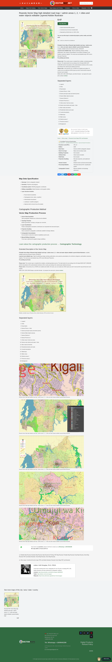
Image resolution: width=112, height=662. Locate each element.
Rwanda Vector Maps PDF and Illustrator (78, 138)
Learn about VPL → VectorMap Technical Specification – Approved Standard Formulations (74, 142)
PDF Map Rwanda (58, 554)
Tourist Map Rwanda (40, 556)
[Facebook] (22, 3)
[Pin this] (69, 174)
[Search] (91, 3)
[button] (106, 659)
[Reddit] (34, 3)
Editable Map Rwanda (26, 554)
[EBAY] (41, 3)
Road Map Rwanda (79, 554)
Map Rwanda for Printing (48, 554)
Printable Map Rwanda (69, 554)
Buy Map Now (62, 23)
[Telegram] (39, 3)
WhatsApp (61, 546)
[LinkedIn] (29, 3)
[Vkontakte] (91, 636)
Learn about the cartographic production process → (50, 244)
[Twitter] (25, 3)
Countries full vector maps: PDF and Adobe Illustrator (39, 560)
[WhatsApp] (20, 3)
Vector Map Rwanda (50, 556)
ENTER (91, 651)
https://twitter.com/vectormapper (44, 574)
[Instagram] (27, 3)
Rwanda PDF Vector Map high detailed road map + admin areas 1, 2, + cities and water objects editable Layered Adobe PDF (11, 612)
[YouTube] (32, 3)
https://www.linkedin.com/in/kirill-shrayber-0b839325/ (50, 572)
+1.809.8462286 (68, 546)
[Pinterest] (36, 3)
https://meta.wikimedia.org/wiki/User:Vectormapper (50, 575)
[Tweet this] (62, 174)
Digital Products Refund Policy (86, 643)
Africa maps (64, 138)
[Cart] (91, 8)
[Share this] (59, 174)
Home (59, 138)
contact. (66, 75)
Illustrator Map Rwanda (36, 554)
